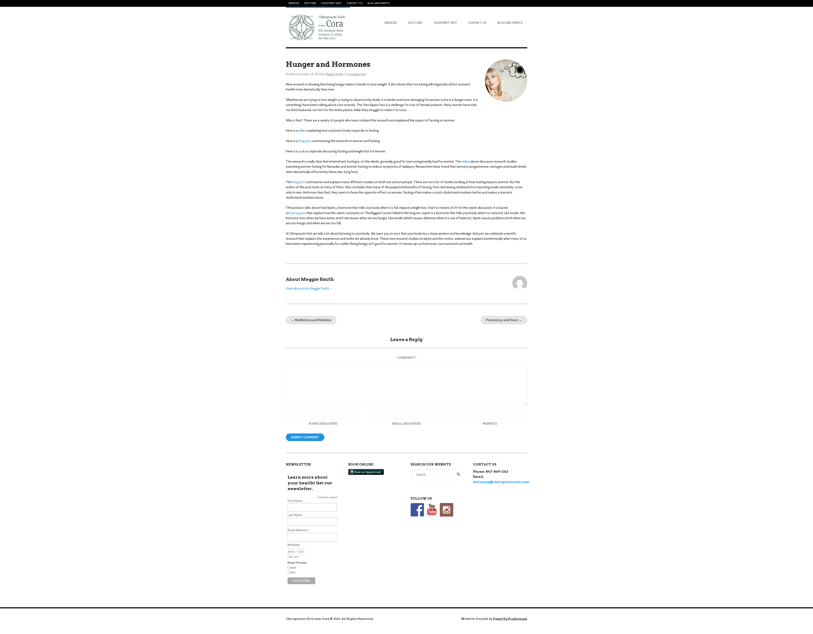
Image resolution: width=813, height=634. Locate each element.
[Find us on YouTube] (432, 510)
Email (406, 423)
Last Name (295, 515)
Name (323, 423)
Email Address (298, 530)
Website (490, 423)
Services (293, 3)
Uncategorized (356, 74)
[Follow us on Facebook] (417, 510)
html (293, 567)
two (293, 213)
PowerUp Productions (510, 618)
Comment (406, 357)
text (292, 572)
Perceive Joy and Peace (504, 320)
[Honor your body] (318, 27)
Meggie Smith (334, 74)
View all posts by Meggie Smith (309, 288)
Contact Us (354, 3)
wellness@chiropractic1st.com (501, 482)
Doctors (310, 3)
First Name (295, 500)
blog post (305, 141)
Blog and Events (378, 3)
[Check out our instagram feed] (446, 510)
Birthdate (294, 544)
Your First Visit (331, 3)
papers (301, 213)
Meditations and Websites (311, 320)
